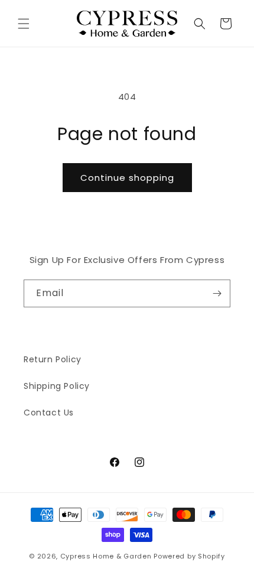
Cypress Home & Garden (106, 556)
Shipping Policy (57, 386)
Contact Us (49, 412)
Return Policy (53, 359)
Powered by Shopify (189, 556)
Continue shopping (127, 177)
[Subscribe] (217, 293)
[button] (24, 24)
